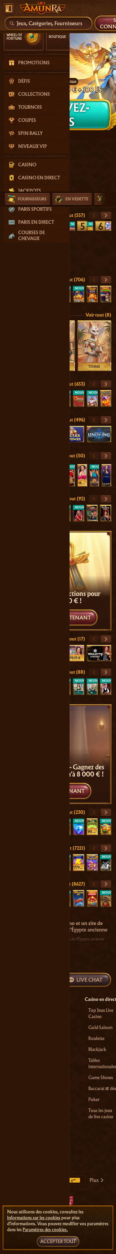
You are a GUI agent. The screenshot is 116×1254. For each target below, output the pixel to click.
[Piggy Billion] (105, 398)
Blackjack (97, 1049)
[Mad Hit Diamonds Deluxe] (78, 826)
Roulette (96, 1038)
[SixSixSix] (105, 862)
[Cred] (105, 898)
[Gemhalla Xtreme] (92, 398)
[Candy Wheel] (82, 475)
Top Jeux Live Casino (100, 1013)
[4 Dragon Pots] (78, 398)
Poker (94, 1100)
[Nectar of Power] (71, 434)
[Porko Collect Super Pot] (92, 826)
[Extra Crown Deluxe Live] (106, 475)
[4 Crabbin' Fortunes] (72, 226)
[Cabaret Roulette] (105, 513)
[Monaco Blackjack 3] (92, 686)
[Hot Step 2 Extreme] (90, 226)
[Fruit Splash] (105, 294)
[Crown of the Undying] (99, 434)
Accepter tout (58, 1242)
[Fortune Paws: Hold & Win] (92, 294)
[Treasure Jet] (78, 898)
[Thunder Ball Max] (108, 226)
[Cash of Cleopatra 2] (78, 294)
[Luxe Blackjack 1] (105, 686)
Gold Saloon (100, 1028)
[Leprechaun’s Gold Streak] (105, 826)
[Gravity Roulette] (70, 475)
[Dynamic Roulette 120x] (92, 513)
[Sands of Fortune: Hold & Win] (92, 862)
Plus (94, 1180)
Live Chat (89, 979)
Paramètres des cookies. (45, 1229)
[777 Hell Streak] (92, 898)
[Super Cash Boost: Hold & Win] (78, 862)
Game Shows (100, 1078)
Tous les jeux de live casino (100, 1114)
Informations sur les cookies (33, 1218)
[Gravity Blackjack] (94, 475)
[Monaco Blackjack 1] (78, 686)
